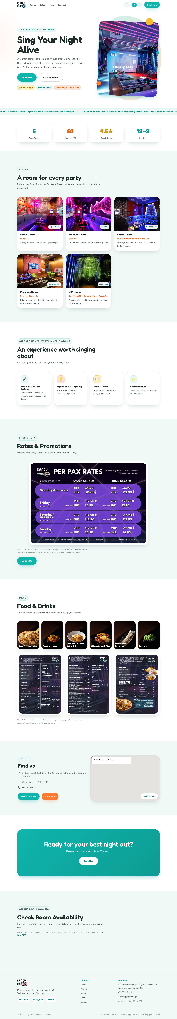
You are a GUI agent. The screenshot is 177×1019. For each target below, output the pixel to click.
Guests (40, 948)
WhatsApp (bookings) (127, 996)
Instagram (38, 999)
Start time (58, 948)
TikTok (51, 999)
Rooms (33, 5)
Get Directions (28, 796)
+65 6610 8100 (29, 787)
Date (19, 948)
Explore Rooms (51, 77)
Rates (42, 5)
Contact (62, 5)
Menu (51, 5)
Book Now (152, 5)
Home (83, 984)
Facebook (23, 999)
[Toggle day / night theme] (126, 4)
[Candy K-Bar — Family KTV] (21, 5)
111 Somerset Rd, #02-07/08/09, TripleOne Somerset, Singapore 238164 (137, 986)
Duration (73, 948)
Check (93, 952)
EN (134, 5)
